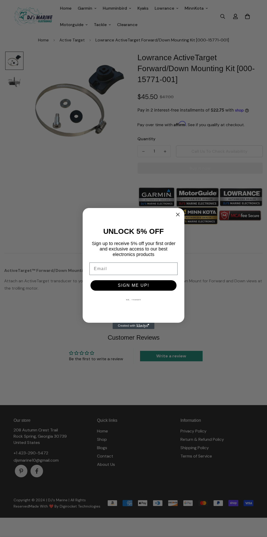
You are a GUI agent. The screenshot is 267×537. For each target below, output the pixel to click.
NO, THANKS (133, 300)
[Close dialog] (178, 214)
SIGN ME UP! (133, 285)
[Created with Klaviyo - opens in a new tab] (133, 326)
